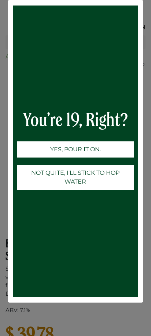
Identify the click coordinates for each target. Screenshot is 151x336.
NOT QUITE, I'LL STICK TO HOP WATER (75, 177)
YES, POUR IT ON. (75, 149)
